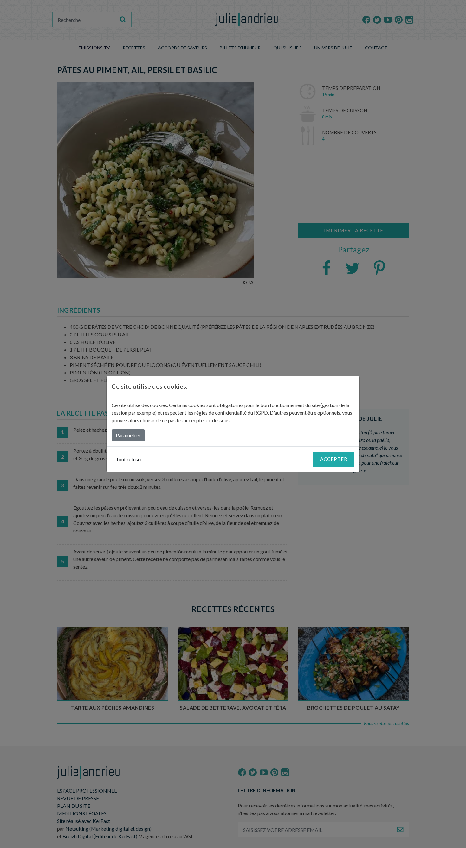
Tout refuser (129, 459)
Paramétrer (128, 435)
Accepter (333, 459)
